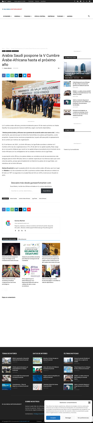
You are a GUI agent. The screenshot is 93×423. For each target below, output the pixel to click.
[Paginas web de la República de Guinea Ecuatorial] (37, 378)
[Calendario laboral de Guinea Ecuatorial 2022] (37, 387)
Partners (37, 1)
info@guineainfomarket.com (42, 414)
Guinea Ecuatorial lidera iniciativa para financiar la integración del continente (31, 258)
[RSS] (22, 231)
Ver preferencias (83, 418)
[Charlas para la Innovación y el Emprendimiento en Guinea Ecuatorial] (6, 369)
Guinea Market (8, 68)
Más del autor (22, 239)
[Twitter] (83, 1)
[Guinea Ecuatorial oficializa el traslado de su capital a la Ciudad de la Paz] (68, 361)
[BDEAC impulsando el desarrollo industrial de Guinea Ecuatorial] (6, 361)
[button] (89, 402)
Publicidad (30, 1)
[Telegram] (80, 1)
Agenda (69, 16)
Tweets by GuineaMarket (71, 149)
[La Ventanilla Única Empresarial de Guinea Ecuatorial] (6, 378)
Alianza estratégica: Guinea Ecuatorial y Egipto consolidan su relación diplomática (51, 280)
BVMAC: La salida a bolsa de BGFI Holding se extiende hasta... (81, 377)
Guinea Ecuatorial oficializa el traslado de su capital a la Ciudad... (82, 360)
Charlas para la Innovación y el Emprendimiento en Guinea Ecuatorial (20, 368)
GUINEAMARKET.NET (24, 421)
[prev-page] (3, 290)
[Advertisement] (46, 34)
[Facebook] (74, 1)
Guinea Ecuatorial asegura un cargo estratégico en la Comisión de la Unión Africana (10, 258)
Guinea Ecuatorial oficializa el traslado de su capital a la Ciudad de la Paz (77, 73)
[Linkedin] (77, 1)
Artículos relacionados (9, 239)
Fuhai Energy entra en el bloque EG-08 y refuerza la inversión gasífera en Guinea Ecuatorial (81, 84)
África (7, 48)
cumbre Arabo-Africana (24, 198)
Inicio (3, 48)
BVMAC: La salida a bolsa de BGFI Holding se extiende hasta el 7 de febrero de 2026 (82, 92)
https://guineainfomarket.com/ (22, 223)
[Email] (20, 75)
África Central (40, 16)
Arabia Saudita (13, 198)
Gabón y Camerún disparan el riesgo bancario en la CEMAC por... (81, 386)
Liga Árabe (34, 198)
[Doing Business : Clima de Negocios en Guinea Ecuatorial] (6, 387)
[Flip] (29, 75)
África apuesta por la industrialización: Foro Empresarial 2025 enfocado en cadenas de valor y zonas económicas (30, 282)
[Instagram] (19, 231)
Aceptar (53, 418)
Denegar (68, 418)
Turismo (60, 16)
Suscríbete (43, 1)
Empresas (51, 16)
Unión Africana (42, 198)
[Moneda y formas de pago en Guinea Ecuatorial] (37, 361)
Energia (17, 16)
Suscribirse (47, 191)
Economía (6, 16)
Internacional (15, 51)
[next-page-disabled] (68, 137)
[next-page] (6, 290)
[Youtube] (89, 1)
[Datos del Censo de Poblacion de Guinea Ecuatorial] (37, 369)
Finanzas (27, 16)
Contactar (39, 421)
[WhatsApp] (86, 1)
